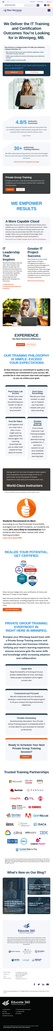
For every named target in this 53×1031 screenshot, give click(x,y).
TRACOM (19, 1013)
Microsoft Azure (11, 239)
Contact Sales (32, 1)
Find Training (34, 72)
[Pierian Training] (14, 951)
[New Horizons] (12, 10)
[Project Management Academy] (27, 951)
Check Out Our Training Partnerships (26, 162)
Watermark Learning (8, 1015)
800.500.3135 (10, 5)
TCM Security (7, 1013)
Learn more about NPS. (12, 538)
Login (49, 1)
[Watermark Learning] (37, 960)
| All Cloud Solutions (39, 239)
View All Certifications (12, 609)
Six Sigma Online (20, 1011)
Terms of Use (22, 1027)
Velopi (5, 1011)
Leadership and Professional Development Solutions (12, 286)
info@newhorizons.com (21, 978)
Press (4, 976)
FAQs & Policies (7, 978)
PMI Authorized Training (36, 281)
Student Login (6, 972)
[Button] (49, 10)
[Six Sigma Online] (39, 951)
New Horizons (7, 1009)
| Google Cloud (26, 239)
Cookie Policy (42, 991)
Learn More (26, 136)
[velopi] (25, 960)
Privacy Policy (34, 991)
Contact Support (40, 1)
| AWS (19, 239)
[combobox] (30, 5)
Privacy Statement (7, 1027)
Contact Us (14, 72)
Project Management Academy (24, 1009)
